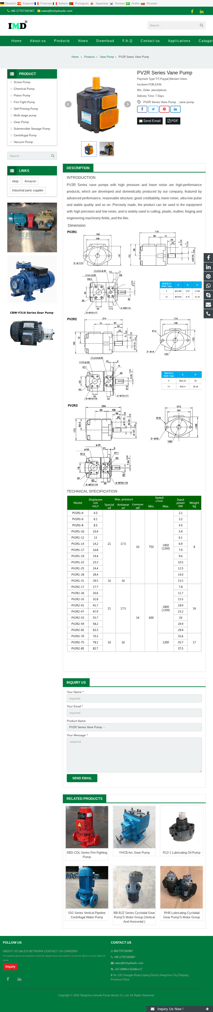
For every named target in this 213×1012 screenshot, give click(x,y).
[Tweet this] (153, 109)
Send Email (151, 121)
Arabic (136, 3)
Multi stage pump (25, 115)
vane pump (186, 102)
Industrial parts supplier (27, 190)
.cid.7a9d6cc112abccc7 (128, 969)
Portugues (81, 3)
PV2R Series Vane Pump (159, 102)
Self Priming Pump (26, 108)
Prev (68, 104)
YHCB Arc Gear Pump (134, 852)
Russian (151, 3)
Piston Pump (22, 95)
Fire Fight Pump (24, 102)
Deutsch (11, 3)
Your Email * (75, 706)
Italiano (63, 3)
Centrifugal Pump (25, 135)
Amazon (30, 181)
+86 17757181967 (22, 10)
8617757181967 (123, 951)
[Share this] (142, 109)
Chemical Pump (24, 88)
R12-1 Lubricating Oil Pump (181, 852)
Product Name (76, 721)
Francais (46, 3)
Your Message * (77, 735)
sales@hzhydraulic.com (56, 10)
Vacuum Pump (23, 142)
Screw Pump (22, 82)
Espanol (28, 3)
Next (127, 104)
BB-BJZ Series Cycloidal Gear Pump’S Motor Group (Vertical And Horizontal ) (134, 917)
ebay (15, 181)
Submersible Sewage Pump (32, 128)
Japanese (102, 3)
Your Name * (75, 692)
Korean (120, 3)
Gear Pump (21, 122)
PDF (174, 121)
